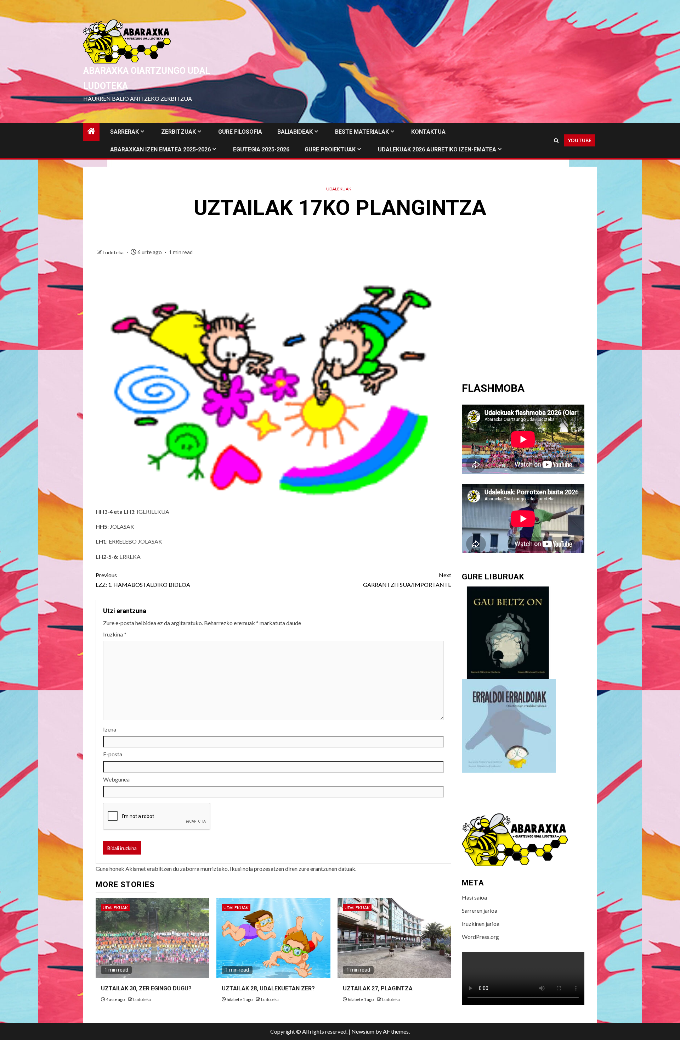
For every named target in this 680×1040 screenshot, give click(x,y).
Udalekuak (338, 188)
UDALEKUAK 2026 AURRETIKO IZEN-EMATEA (437, 149)
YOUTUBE (579, 140)
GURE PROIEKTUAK (330, 149)
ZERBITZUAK (178, 131)
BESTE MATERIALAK (362, 131)
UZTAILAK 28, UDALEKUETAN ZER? (268, 988)
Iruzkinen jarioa (480, 923)
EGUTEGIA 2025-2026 (261, 149)
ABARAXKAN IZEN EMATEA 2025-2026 (160, 149)
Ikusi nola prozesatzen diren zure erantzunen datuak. (293, 868)
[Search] (556, 141)
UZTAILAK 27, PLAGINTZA (378, 988)
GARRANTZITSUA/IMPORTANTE (407, 580)
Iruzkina (114, 634)
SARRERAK (124, 131)
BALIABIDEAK (295, 131)
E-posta (112, 754)
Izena (109, 729)
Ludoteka (114, 252)
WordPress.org (480, 936)
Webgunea (116, 779)
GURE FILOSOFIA (240, 131)
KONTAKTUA (428, 131)
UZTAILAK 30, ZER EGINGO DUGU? (146, 988)
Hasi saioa (474, 897)
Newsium (362, 1031)
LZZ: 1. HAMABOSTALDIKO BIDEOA (143, 580)
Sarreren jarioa (479, 910)
